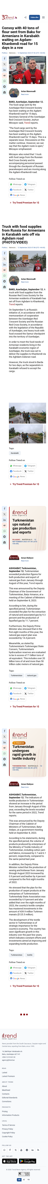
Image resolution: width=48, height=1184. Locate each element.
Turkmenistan (16, 675)
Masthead (6, 1090)
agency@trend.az (8, 1060)
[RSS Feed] (38, 1150)
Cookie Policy (7, 1137)
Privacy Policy (7, 1129)
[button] (4, 58)
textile (29, 955)
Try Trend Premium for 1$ (25, 202)
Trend (27, 122)
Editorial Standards (9, 1098)
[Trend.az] (9, 17)
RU (29, 1180)
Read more (25, 94)
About (4, 1086)
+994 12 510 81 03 (8, 1057)
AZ (24, 1180)
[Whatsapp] (4, 1150)
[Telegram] (27, 1150)
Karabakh (15, 453)
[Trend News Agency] (9, 1036)
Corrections (6, 1101)
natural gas (31, 675)
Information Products (10, 1115)
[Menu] (43, 17)
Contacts (5, 1094)
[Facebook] (10, 1150)
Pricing (5, 1111)
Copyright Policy (8, 1133)
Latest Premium (8, 1076)
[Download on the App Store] (9, 1161)
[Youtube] (21, 1150)
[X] (15, 1150)
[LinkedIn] (32, 1150)
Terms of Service (8, 1125)
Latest (4, 1073)
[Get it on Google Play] (27, 1161)
